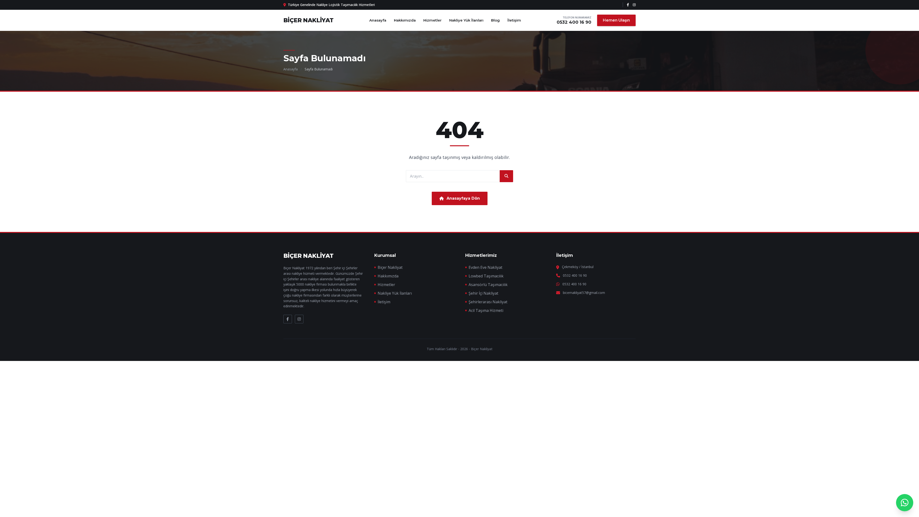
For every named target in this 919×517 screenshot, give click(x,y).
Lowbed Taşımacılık (486, 276)
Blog (495, 20)
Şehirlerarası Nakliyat (488, 301)
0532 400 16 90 (574, 22)
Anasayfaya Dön (463, 198)
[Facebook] (628, 4)
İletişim (514, 20)
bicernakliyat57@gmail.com (584, 292)
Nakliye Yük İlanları (466, 20)
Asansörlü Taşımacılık (488, 284)
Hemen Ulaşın (616, 20)
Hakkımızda (405, 20)
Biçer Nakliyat (390, 267)
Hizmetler (432, 20)
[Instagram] (634, 4)
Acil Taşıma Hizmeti (486, 310)
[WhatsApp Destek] (904, 502)
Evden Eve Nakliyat (485, 267)
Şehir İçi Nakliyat (483, 293)
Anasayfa (377, 20)
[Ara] (506, 176)
